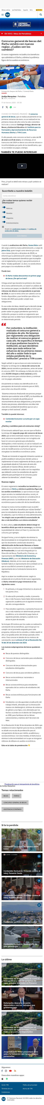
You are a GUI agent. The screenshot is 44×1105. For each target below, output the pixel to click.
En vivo (40, 10)
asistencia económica (12, 809)
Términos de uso (7, 1088)
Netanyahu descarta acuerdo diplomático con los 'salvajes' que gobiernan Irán (19, 1005)
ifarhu (16, 796)
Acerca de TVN (27, 1088)
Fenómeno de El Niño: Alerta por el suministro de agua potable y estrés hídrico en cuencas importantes (20, 1029)
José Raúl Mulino (16, 10)
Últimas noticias (6, 10)
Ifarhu (31, 10)
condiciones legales (19, 229)
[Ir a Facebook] (2, 1071)
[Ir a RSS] (15, 1071)
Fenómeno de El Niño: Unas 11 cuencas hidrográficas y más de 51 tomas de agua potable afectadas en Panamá (22, 980)
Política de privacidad (30, 1085)
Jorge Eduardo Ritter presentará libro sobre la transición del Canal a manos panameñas (21, 1054)
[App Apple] (3, 1079)
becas (6, 796)
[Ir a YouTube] (10, 1071)
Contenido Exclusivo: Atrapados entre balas (21, 847)
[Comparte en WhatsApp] (11, 107)
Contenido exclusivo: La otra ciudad (20, 922)
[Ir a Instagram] (6, 1071)
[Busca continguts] (40, 15)
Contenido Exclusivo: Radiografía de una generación (20, 945)
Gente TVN (5, 1085)
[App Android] (7, 1079)
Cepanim (25, 10)
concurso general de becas (15, 803)
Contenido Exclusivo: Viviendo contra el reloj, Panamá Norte (22, 896)
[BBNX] (4, 1099)
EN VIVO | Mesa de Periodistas (18, 34)
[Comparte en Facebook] (3, 107)
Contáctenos (6, 1092)
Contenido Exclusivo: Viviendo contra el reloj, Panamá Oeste (22, 872)
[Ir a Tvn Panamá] (21, 14)
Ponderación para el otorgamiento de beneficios (22, 784)
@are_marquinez (9, 98)
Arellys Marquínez (14, 96)
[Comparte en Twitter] (7, 107)
